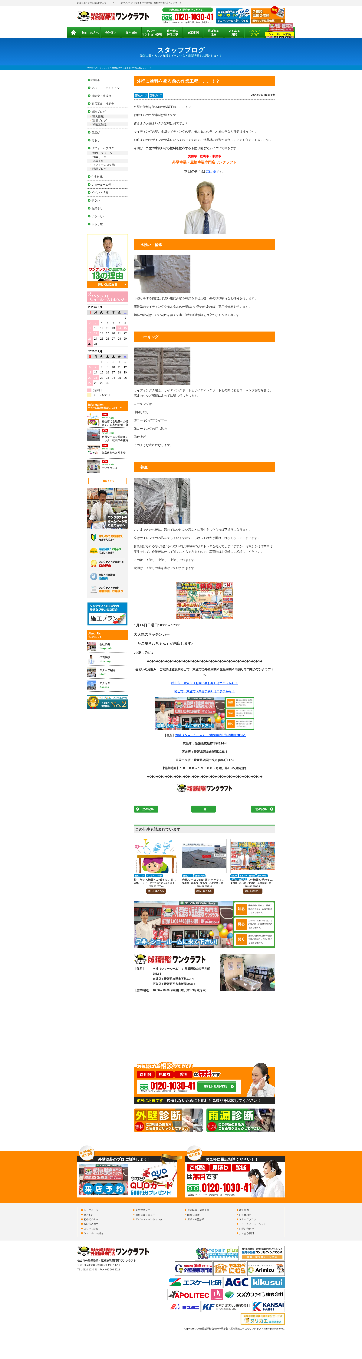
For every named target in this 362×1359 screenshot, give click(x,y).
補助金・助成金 (101, 95)
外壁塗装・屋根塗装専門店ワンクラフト (204, 162)
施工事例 (193, 32)
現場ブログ (156, 95)
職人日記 (98, 116)
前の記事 (261, 809)
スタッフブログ (254, 32)
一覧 (203, 809)
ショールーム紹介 (93, 1233)
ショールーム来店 (279, 34)
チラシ (95, 200)
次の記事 (148, 809)
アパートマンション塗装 (152, 32)
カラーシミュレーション (252, 1224)
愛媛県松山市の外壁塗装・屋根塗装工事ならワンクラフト (233, 1328)
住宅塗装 (131, 32)
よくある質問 (234, 32)
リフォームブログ (154, 876)
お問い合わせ (246, 1228)
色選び (95, 132)
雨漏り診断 (193, 1214)
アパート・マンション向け (150, 1219)
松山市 (234, 876)
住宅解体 (97, 176)
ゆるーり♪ (97, 216)
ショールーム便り (102, 184)
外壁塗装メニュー (145, 1210)
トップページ (91, 1210)
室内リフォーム (102, 153)
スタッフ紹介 (91, 1228)
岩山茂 (211, 171)
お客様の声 (245, 1214)
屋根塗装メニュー (145, 1214)
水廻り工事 (99, 157)
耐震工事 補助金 (247, 876)
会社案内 (111, 32)
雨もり (95, 140)
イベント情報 (99, 192)
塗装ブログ (141, 95)
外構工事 (98, 160)
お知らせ (97, 208)
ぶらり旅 (97, 224)
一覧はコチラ (107, 481)
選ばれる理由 (213, 32)
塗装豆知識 (200, 876)
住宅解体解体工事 (172, 32)
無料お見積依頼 (215, 1086)
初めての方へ (90, 32)
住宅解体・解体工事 (198, 1210)
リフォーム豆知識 (103, 164)
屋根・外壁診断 (195, 1219)
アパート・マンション (105, 88)
